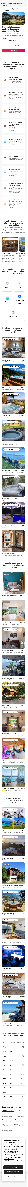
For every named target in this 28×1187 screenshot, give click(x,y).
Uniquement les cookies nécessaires (13, 1172)
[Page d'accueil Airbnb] (3, 9)
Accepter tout (13, 1167)
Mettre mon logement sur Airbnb (12, 9)
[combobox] (13, 40)
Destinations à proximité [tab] (8, 1110)
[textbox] (7, 46)
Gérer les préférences (13, 1177)
